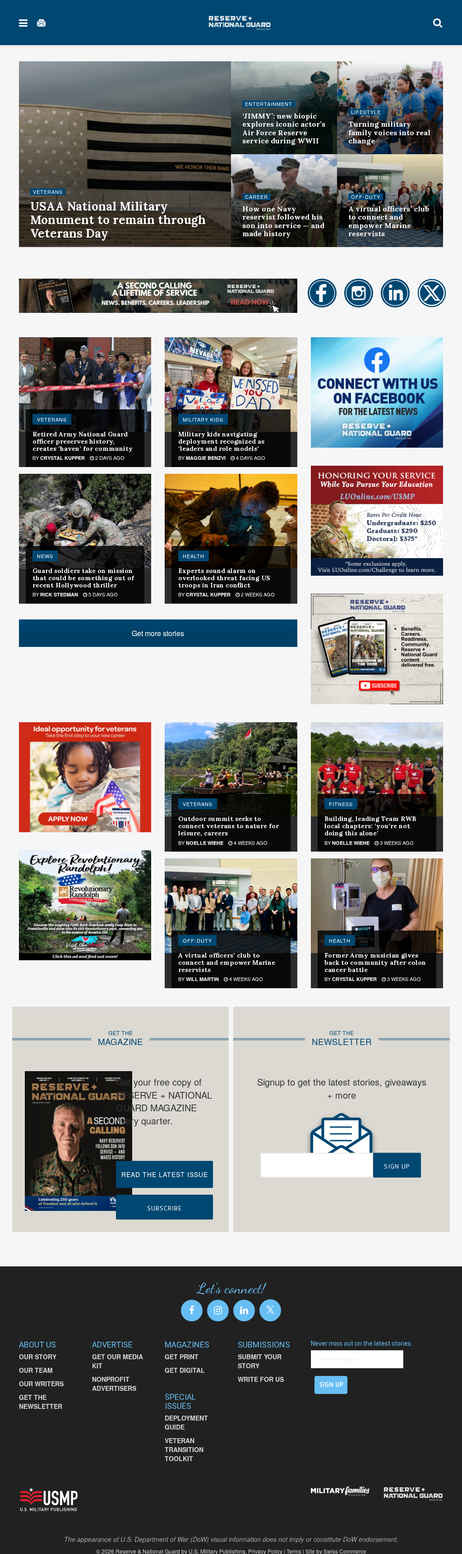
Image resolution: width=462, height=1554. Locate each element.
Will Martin (202, 979)
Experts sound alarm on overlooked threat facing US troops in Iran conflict (224, 578)
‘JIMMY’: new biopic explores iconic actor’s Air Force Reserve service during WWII (283, 128)
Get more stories (158, 633)
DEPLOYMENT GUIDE (186, 1422)
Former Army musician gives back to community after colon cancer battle (375, 962)
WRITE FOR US (261, 1379)
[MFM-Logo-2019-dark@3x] (340, 1491)
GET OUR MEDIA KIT (117, 1361)
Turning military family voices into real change (389, 132)
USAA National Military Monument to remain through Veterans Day (118, 220)
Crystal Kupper (62, 457)
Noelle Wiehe (204, 842)
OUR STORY (37, 1356)
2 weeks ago (257, 594)
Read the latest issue (164, 1174)
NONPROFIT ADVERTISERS (114, 1384)
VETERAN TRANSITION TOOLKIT (184, 1449)
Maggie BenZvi (206, 457)
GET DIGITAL (185, 1370)
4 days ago (250, 457)
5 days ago (102, 594)
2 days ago (109, 457)
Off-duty (365, 196)
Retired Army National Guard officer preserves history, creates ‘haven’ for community (82, 441)
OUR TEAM (36, 1370)
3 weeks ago (396, 842)
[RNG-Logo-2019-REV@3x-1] (413, 1493)
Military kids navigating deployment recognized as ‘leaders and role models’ (221, 441)
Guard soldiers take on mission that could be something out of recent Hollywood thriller (83, 578)
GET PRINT (182, 1356)
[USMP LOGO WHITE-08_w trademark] (49, 1499)
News (45, 555)
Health (193, 555)
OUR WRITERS (41, 1383)
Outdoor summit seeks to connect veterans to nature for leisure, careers (228, 826)
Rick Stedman (59, 594)
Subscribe (164, 1208)
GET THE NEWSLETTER (40, 1402)
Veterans (48, 191)
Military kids (203, 419)
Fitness (341, 803)
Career (256, 196)
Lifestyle (366, 112)
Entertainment (268, 104)
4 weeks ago (250, 842)
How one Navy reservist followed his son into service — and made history (283, 221)
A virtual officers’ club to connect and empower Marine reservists (388, 221)
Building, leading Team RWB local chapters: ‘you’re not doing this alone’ (370, 826)
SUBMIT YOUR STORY (260, 1361)
